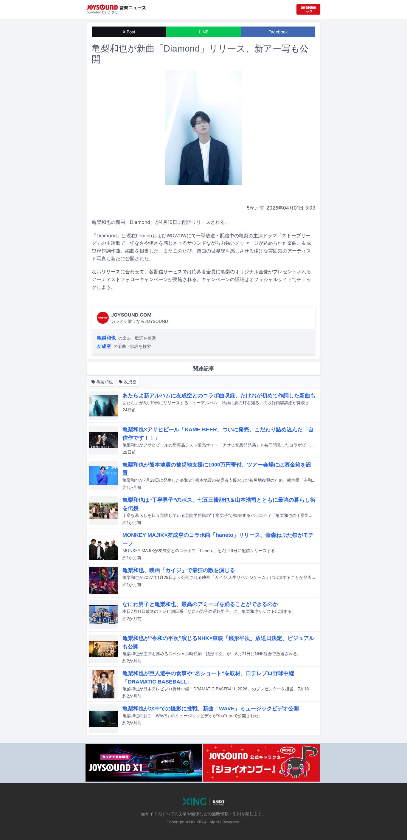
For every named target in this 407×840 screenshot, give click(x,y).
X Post (129, 31)
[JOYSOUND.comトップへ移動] (308, 9)
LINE (203, 31)
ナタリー (115, 12)
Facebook (278, 31)
